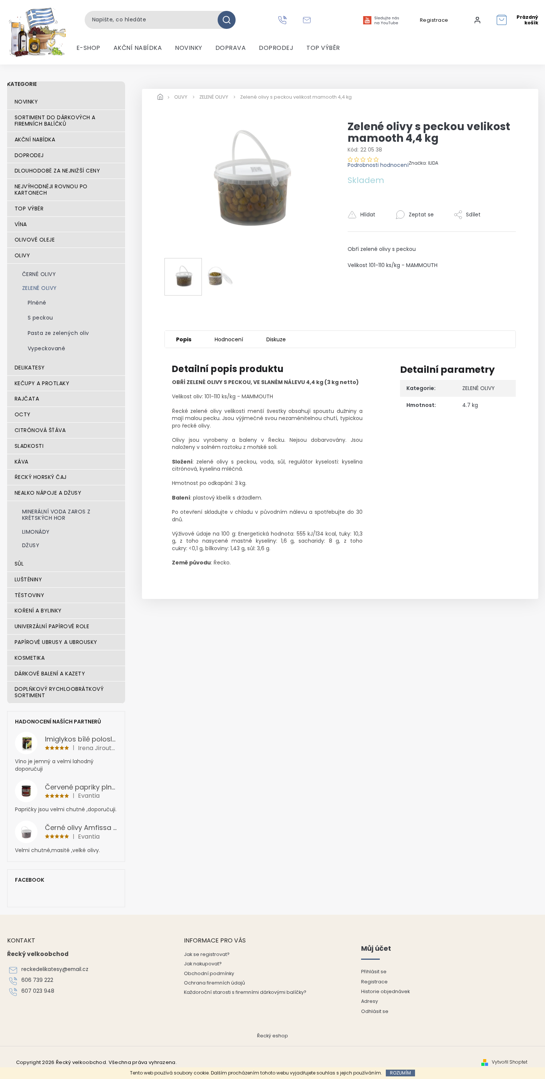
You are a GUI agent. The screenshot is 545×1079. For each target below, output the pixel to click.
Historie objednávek (385, 991)
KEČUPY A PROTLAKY (42, 383)
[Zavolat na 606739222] (283, 20)
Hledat (229, 20)
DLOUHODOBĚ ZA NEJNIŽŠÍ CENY (57, 170)
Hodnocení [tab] (229, 339)
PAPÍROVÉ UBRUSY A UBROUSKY (56, 642)
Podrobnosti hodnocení (378, 165)
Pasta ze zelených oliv (58, 333)
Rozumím (400, 1073)
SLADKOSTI (29, 446)
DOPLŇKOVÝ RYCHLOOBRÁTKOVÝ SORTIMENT (59, 692)
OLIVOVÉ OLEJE (35, 239)
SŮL (19, 563)
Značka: (423, 163)
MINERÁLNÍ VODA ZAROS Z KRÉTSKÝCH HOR (56, 515)
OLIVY (22, 255)
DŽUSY (31, 545)
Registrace (434, 20)
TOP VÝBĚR (29, 208)
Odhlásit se (374, 1011)
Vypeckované (47, 348)
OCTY (23, 414)
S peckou (40, 317)
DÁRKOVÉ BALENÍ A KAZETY (50, 673)
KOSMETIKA (30, 658)
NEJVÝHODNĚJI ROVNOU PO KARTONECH (51, 190)
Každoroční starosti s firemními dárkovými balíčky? (245, 992)
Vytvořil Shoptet (509, 1062)
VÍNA (21, 224)
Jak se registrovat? (207, 954)
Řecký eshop (272, 1035)
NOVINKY (26, 101)
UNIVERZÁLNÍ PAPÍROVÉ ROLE (52, 626)
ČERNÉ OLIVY (39, 274)
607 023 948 (37, 991)
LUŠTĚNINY (28, 579)
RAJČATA (27, 398)
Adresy (369, 1001)
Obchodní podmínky (209, 973)
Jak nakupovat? (203, 963)
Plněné (37, 302)
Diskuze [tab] (276, 339)
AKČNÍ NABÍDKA (35, 139)
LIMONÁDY (36, 532)
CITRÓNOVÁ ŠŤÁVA (40, 430)
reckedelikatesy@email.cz (54, 969)
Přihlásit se (374, 971)
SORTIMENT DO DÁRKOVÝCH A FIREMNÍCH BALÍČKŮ (55, 121)
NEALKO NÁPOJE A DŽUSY (48, 493)
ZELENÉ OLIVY (39, 288)
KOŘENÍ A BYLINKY (38, 610)
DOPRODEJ (29, 155)
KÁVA (21, 461)
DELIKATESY (30, 367)
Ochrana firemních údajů (214, 983)
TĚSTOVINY (30, 595)
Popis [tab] (183, 339)
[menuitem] (88, 48)
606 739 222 (37, 980)
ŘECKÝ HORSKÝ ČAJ (41, 477)
